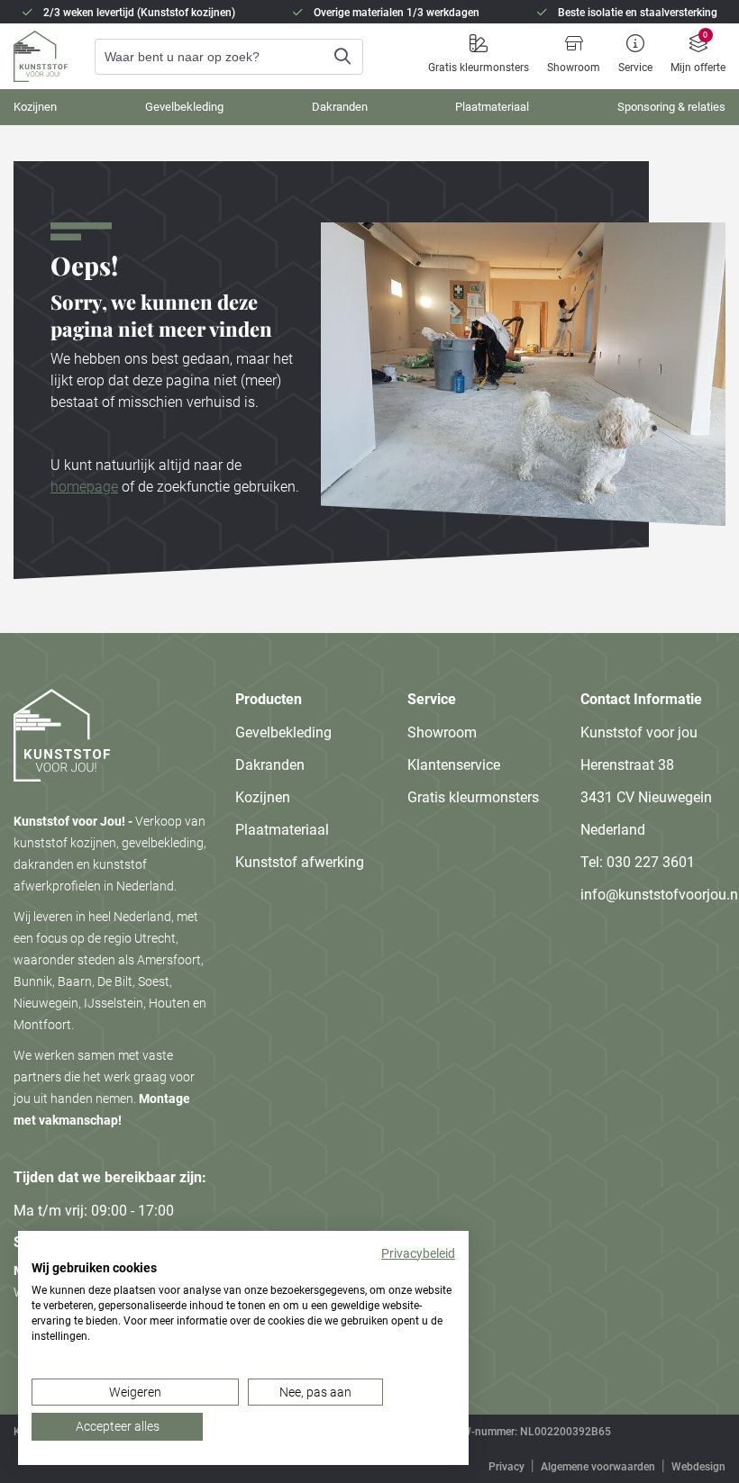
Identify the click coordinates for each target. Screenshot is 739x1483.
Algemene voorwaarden (598, 1466)
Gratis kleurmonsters (478, 67)
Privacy (506, 1466)
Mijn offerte (698, 67)
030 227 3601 (651, 862)
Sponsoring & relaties (671, 106)
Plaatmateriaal (492, 106)
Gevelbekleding (184, 106)
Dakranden (340, 106)
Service (635, 67)
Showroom (573, 67)
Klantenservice (453, 764)
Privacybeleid (418, 1253)
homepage (84, 486)
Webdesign (698, 1466)
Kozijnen (35, 106)
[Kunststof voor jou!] (62, 799)
